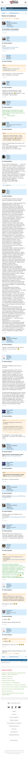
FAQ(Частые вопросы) (14, 726)
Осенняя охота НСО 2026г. (8, 680)
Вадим (8, 37)
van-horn (4, 185)
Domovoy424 (9, 410)
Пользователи (10, 8)
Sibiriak (8, 21)
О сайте (14, 711)
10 (14, 18)
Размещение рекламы (14, 734)
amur (7, 122)
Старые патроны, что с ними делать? (11, 682)
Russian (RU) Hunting (5, 659)
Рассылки (14, 729)
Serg (7, 190)
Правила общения (14, 720)
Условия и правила (23, 661)
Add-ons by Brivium (15, 661)
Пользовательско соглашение (14, 723)
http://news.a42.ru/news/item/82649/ (13, 455)
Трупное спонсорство (7, 691)
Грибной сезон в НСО (7, 678)
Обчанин (8, 101)
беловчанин (9, 525)
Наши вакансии (14, 731)
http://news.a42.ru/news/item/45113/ (10, 30)
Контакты (14, 714)
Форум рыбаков (14, 740)
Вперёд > (17, 18)
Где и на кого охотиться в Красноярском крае (13, 688)
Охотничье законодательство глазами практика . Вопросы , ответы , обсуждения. (14, 673)
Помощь (25, 659)
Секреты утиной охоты (7, 676)
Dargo (7, 155)
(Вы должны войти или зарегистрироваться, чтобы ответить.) (14, 651)
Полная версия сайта (15, 703)
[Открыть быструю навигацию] (25, 13)
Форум (4, 8)
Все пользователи (14, 717)
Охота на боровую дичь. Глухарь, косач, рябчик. (14, 684)
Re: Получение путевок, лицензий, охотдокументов (14, 686)
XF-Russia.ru (7, 662)
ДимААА (8, 55)
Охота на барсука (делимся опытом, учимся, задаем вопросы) (13, 693)
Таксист (8, 355)
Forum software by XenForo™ (6, 661)
